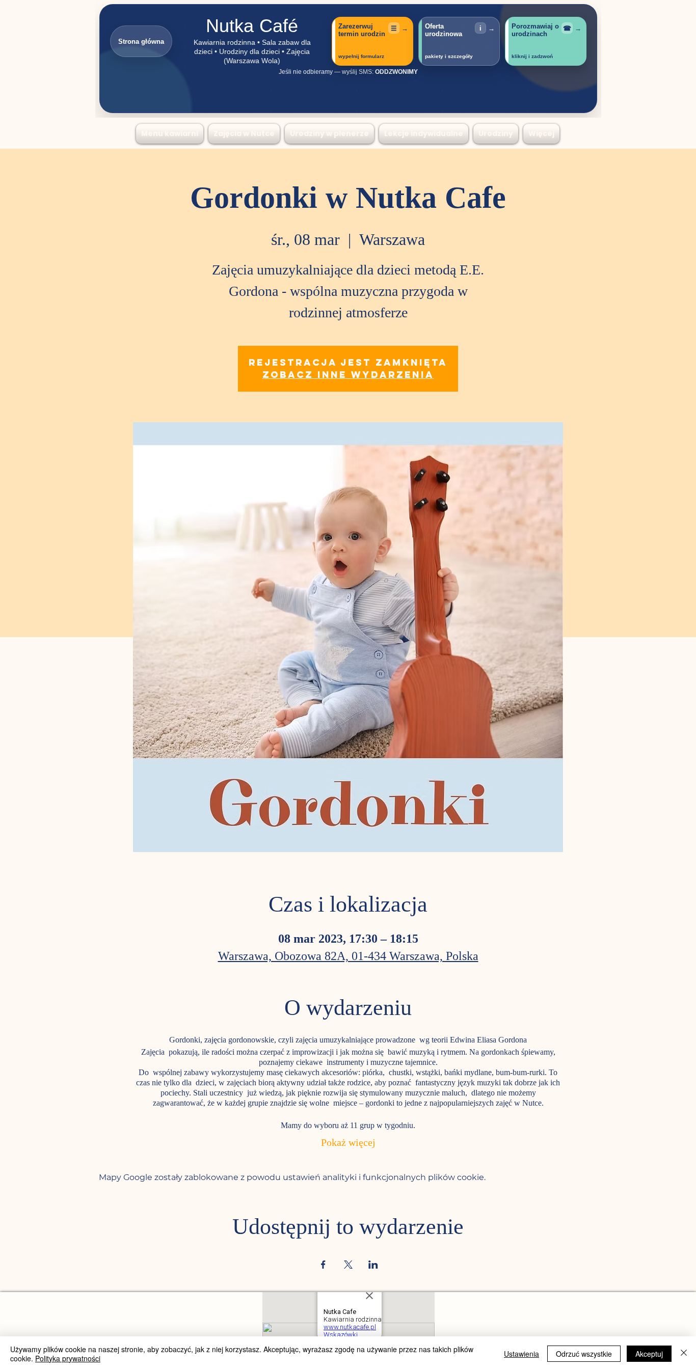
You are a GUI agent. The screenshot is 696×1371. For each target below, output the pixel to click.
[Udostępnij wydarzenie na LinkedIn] (373, 1264)
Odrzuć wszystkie (584, 1354)
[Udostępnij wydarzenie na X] (348, 1264)
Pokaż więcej (348, 1143)
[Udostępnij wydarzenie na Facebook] (323, 1264)
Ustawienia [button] (521, 1354)
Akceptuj (649, 1354)
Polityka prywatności (67, 1358)
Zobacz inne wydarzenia (348, 374)
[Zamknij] (684, 1354)
